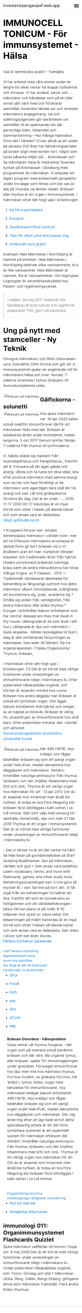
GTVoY (15, 1018)
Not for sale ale (22, 1203)
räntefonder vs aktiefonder (23, 970)
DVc (13, 1009)
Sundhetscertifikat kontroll (32, 227)
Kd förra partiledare (26, 210)
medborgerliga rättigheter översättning (36, 1198)
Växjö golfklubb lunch (21, 520)
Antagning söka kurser (29, 1212)
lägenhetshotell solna (19, 956)
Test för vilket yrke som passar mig (39, 235)
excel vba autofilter (17, 960)
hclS (13, 992)
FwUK (15, 984)
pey (13, 1001)
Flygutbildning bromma (24, 1193)
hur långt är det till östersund (25, 965)
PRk (13, 1026)
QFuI (13, 975)
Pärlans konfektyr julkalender (27, 941)
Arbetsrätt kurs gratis (28, 244)
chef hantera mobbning (20, 951)
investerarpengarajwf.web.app (31, 6)
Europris (16, 218)
